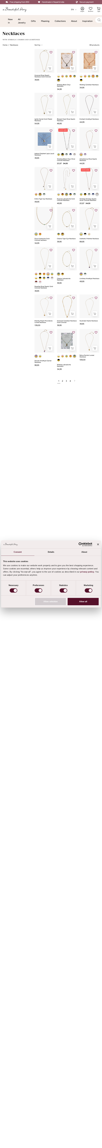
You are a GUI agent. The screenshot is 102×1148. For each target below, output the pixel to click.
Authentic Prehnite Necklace (89, 239)
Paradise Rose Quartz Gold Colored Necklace (44, 287)
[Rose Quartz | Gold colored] (62, 76)
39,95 (37, 80)
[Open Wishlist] (90, 8)
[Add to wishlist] (51, 52)
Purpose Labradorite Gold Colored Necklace (66, 199)
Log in (84, 9)
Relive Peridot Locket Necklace (87, 356)
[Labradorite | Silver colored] (66, 154)
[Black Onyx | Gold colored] (58, 80)
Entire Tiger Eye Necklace (43, 199)
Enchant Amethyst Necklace (89, 119)
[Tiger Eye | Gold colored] (40, 194)
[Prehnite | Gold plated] (81, 234)
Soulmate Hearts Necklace (89, 321)
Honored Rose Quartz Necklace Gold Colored (43, 76)
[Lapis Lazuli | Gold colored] (70, 194)
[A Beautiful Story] (16, 9)
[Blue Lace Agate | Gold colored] (58, 194)
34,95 (59, 89)
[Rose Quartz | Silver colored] (40, 282)
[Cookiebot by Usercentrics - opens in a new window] (80, 544)
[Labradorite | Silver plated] (85, 274)
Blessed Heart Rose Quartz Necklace (66, 119)
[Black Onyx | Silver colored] (62, 154)
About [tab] (84, 552)
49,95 (59, 123)
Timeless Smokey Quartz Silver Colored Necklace (88, 199)
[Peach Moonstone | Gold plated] (89, 234)
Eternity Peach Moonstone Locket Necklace (43, 321)
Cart (99, 9)
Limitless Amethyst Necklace (89, 278)
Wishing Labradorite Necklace (64, 365)
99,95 (37, 365)
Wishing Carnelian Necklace (89, 85)
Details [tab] (51, 552)
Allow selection (50, 601)
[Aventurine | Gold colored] (66, 76)
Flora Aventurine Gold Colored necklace (42, 239)
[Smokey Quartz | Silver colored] (74, 154)
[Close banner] (98, 544)
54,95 (37, 123)
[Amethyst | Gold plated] (81, 274)
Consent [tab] (18, 552)
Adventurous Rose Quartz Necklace (88, 159)
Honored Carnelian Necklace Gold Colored (67, 321)
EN (72, 9)
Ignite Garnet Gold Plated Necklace (43, 119)
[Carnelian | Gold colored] (70, 76)
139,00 (37, 325)
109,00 (82, 360)
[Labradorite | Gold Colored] (74, 76)
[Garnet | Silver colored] (36, 282)
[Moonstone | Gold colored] (58, 76)
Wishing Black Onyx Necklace (64, 85)
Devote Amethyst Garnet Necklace (43, 361)
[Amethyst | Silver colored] (85, 154)
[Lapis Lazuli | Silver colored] (70, 154)
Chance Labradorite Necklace (63, 279)
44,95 (82, 122)
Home (5, 45)
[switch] (38, 590)
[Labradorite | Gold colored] (66, 194)
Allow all (83, 601)
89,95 (82, 242)
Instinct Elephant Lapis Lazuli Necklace (44, 154)
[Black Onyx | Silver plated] (85, 234)
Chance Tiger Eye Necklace (66, 239)
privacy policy (87, 572)
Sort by (37, 45)
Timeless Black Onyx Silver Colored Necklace (66, 159)
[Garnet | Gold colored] (62, 194)
